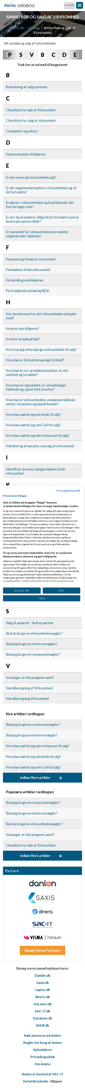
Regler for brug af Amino (42, 1042)
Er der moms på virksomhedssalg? (31, 177)
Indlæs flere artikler (41, 777)
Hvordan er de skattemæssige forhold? (35, 360)
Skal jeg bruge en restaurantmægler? (33, 654)
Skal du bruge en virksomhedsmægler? (34, 633)
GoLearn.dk (42, 1004)
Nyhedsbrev (42, 1050)
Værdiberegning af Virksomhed (29, 688)
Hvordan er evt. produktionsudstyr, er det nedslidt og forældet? (37, 372)
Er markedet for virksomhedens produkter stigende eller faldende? (37, 234)
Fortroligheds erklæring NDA (27, 291)
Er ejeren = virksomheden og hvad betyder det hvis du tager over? (40, 204)
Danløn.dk (42, 975)
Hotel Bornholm (35, 1081)
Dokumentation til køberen (25, 154)
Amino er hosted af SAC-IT (42, 1074)
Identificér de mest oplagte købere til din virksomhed (35, 471)
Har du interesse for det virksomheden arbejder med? (41, 316)
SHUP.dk (42, 1025)
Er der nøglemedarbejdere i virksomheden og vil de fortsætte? (41, 190)
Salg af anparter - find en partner (30, 623)
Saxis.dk (42, 982)
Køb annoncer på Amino (42, 1035)
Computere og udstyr (22, 131)
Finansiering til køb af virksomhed (30, 259)
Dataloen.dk (42, 1018)
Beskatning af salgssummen (26, 87)
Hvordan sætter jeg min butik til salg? (33, 414)
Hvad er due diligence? (22, 328)
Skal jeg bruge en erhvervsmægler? (31, 644)
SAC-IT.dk (42, 1011)
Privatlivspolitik (42, 1057)
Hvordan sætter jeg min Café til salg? (33, 425)
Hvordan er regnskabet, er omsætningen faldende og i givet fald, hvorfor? (36, 387)
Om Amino (42, 1064)
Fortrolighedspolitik (68, 490)
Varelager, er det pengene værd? (30, 677)
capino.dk (42, 990)
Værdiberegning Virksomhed (27, 698)
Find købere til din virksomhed (28, 270)
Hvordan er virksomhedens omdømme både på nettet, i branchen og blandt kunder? (40, 402)
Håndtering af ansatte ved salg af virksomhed (40, 446)
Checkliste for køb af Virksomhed (30, 110)
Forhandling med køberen (24, 280)
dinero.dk (42, 997)
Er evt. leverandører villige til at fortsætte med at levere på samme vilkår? (42, 219)
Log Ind (69, 5)
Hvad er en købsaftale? (23, 339)
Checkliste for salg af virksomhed (31, 120)
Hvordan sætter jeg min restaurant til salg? (37, 435)
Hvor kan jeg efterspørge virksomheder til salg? (41, 349)
